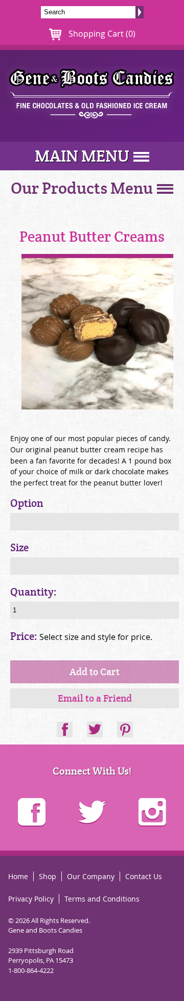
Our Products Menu (82, 189)
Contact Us (143, 876)
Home (18, 876)
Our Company (90, 876)
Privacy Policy (31, 899)
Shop (47, 876)
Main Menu (82, 156)
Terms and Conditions (102, 899)
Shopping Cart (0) (100, 33)
